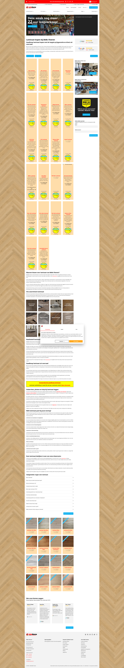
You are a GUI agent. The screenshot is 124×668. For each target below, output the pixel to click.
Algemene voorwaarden (85, 649)
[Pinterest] (90, 634)
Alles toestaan (75, 341)
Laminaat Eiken (56, 530)
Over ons (84, 7)
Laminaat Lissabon (44, 586)
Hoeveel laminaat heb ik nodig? (32, 486)
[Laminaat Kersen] (68, 541)
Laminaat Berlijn (31, 586)
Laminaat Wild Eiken (31, 548)
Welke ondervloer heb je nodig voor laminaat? (34, 509)
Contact (79, 7)
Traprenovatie (94, 11)
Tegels (82, 11)
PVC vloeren (65, 642)
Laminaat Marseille (68, 586)
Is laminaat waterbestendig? (31, 494)
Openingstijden (73, 7)
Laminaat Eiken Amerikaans (56, 549)
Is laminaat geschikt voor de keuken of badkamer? (35, 497)
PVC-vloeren (43, 11)
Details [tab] (62, 329)
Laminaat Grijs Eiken (43, 530)
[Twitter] (88, 634)
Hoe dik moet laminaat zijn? (31, 500)
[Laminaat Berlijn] (31, 579)
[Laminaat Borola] (55, 560)
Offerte (67, 7)
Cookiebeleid (83, 655)
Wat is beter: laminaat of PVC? (31, 489)
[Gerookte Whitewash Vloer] (31, 560)
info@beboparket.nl (30, 661)
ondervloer (86, 665)
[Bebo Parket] (31, 7)
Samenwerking (84, 646)
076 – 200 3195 (29, 657)
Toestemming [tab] (47, 329)
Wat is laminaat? (29, 477)
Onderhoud (83, 652)
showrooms (55, 276)
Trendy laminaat (68, 567)
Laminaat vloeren (29, 11)
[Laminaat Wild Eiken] (31, 541)
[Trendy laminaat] (68, 560)
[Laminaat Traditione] (43, 560)
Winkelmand (83, 650)
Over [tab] (76, 329)
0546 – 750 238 (29, 654)
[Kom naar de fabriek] (86, 69)
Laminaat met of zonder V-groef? (32, 506)
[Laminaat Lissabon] (43, 579)
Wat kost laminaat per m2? (31, 483)
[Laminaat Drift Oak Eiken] (43, 541)
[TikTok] (94, 634)
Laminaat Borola (56, 567)
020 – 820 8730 (29, 655)
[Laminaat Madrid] (55, 579)
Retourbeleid (83, 656)
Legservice (65, 652)
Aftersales (83, 642)
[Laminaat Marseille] (68, 579)
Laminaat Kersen (68, 548)
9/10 (86, 42)
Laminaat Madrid (56, 586)
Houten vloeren (56, 11)
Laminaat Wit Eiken (68, 530)
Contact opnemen (84, 641)
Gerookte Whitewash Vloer (31, 568)
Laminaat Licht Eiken (31, 530)
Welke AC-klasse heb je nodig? (31, 503)
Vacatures (83, 644)
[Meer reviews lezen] (82, 41)
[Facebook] (85, 634)
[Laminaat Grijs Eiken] (43, 523)
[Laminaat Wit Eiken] (68, 523)
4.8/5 (87, 49)
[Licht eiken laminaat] (31, 523)
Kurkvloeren (65, 646)
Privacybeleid (83, 647)
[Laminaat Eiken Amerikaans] (55, 541)
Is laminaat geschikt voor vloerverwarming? (34, 492)
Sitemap (82, 653)
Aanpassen (61, 341)
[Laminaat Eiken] (55, 523)
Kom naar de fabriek (93, 7)
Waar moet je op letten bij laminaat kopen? (34, 480)
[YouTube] (97, 634)
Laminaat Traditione (43, 567)
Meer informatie (65, 385)
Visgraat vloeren (70, 11)
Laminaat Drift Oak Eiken (44, 549)
